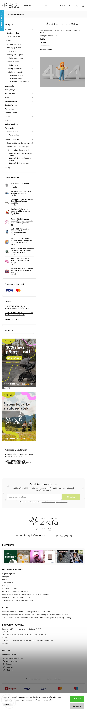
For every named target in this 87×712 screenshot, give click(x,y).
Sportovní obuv (12, 132)
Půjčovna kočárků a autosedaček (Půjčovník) (17, 307)
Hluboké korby (12, 65)
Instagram (43, 529)
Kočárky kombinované (15, 44)
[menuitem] (29, 5)
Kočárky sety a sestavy (15, 58)
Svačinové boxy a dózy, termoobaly (20, 143)
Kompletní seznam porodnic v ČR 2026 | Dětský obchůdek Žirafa (26, 612)
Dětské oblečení (11, 101)
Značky (7, 168)
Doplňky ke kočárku (14, 69)
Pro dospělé (9, 128)
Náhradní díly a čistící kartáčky (18, 150)
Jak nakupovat (7, 583)
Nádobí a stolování (12, 139)
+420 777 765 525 (63, 535)
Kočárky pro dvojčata (15, 55)
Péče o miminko (10, 94)
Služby (7, 117)
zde (50, 700)
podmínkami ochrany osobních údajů (54, 502)
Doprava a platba (8, 574)
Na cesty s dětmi (11, 113)
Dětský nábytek (10, 90)
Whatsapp (49, 529)
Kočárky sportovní (14, 48)
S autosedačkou (13, 33)
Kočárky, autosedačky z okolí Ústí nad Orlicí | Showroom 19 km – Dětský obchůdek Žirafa (35, 615)
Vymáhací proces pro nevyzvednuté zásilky (18, 600)
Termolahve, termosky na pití (18, 146)
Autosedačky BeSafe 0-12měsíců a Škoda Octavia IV (18, 462)
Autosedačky (10, 86)
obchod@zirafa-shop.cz (32, 535)
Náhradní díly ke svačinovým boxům (20, 159)
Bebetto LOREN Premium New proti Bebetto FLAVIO (21, 629)
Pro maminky (9, 109)
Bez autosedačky (13, 36)
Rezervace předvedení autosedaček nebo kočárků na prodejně (25, 594)
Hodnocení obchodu (53, 679)
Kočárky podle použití (15, 72)
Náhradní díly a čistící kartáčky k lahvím (20, 154)
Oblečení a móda (11, 105)
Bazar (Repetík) (12, 319)
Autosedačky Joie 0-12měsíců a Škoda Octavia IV (19, 455)
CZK (62, 5)
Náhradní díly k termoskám (19, 163)
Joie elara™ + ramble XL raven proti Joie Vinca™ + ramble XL (24, 635)
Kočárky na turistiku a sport (19, 81)
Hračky (7, 97)
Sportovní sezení (13, 62)
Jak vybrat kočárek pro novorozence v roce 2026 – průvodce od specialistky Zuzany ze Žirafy (36, 618)
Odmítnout (77, 706)
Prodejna (5, 577)
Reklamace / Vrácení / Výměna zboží (16, 597)
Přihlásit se (71, 497)
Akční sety (8, 29)
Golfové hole (11, 51)
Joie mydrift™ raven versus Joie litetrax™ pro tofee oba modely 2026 (27, 640)
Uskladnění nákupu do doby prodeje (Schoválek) (19, 314)
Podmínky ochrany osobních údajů (15, 591)
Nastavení (7, 704)
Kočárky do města (15, 78)
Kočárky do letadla (16, 75)
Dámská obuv (14, 135)
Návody (5, 585)
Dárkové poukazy (11, 124)
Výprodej (8, 120)
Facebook (37, 529)
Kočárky (8, 41)
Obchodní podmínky (9, 588)
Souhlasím (77, 699)
